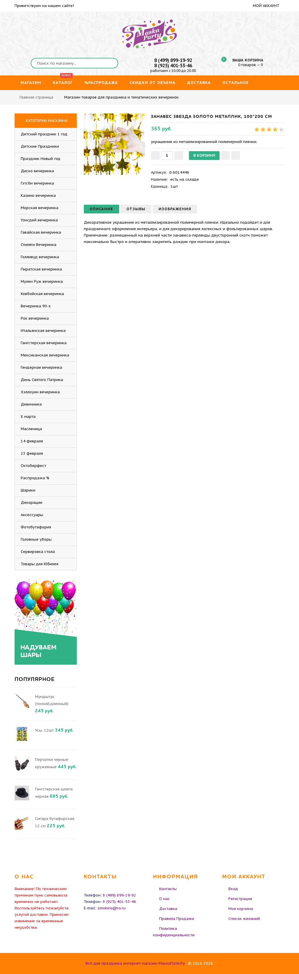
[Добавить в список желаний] (225, 155)
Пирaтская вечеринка (41, 269)
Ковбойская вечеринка (42, 293)
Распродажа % (35, 477)
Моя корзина (240, 908)
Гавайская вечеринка (41, 232)
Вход (233, 888)
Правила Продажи (176, 918)
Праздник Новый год (40, 158)
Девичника (31, 404)
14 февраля (32, 441)
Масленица (31, 428)
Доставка (168, 908)
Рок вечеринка (35, 318)
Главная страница (36, 97)
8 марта (28, 416)
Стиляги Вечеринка (38, 244)
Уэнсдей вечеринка (39, 220)
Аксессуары (32, 514)
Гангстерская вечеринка (44, 342)
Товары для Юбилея (39, 563)
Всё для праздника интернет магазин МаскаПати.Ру (135, 963)
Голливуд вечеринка (40, 256)
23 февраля (32, 453)
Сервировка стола (38, 551)
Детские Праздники (40, 146)
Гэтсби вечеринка (37, 183)
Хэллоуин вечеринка (40, 391)
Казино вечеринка (38, 195)
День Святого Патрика (42, 379)
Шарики (28, 490)
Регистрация (240, 898)
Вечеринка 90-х (36, 306)
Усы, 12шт (44, 730)
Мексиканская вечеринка (45, 355)
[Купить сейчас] (235, 155)
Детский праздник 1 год (44, 134)
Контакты (168, 888)
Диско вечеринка (37, 170)
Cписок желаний (244, 918)
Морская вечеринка (39, 207)
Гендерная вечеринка (41, 367)
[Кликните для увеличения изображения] (114, 144)
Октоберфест (33, 465)
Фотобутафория (36, 527)
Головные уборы (36, 539)
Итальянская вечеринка (43, 330)
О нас (164, 898)
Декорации (31, 502)
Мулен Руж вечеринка (42, 281)
